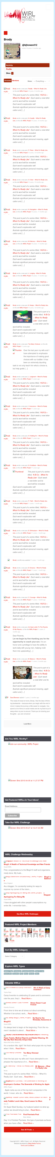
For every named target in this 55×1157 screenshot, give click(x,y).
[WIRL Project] (19, 24)
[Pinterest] (49, 1151)
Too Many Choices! (34, 344)
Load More (27, 724)
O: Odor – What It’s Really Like (37, 180)
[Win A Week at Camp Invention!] (18, 987)
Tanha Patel (7, 992)
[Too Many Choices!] (12, 1052)
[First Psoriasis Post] (12, 1114)
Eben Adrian (27, 1117)
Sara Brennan (14, 697)
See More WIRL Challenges (27, 914)
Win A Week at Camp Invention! (42, 988)
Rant (21, 974)
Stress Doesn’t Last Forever (38, 1004)
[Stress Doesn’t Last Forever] (16, 1002)
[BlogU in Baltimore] (23, 876)
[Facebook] (41, 1151)
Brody (14, 89)
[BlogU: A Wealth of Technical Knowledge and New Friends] (26, 860)
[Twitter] (37, 1151)
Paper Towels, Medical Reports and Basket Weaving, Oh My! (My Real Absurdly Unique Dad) (26, 1039)
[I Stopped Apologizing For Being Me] (23, 892)
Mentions (15, 80)
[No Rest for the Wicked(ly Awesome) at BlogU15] (17, 1017)
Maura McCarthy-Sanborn (12, 1042)
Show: (30, 81)
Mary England (8, 883)
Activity (9, 65)
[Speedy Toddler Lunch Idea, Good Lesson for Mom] (25, 1097)
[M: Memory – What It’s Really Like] (19, 1065)
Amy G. (6, 1104)
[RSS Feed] (33, 1151)
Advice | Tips (8, 971)
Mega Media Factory (34, 1143)
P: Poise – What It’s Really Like (37, 150)
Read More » (26, 998)
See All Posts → (27, 1129)
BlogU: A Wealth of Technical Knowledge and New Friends (27, 864)
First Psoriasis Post (31, 1114)
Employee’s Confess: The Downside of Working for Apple (26, 1084)
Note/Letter (7, 974)
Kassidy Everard (9, 1007)
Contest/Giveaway (28, 971)
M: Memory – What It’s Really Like (42, 1067)
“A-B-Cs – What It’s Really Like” (41, 673)
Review (31, 974)
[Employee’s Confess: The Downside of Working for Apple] (26, 1080)
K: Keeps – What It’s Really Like (38, 305)
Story (37, 974)
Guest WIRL (8, 867)
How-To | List (40, 971)
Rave (26, 974)
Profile (9, 69)
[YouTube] (45, 1151)
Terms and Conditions (27, 1145)
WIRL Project (24, 91)
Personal (7, 80)
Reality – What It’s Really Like (37, 89)
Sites (9, 73)
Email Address (11, 806)
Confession (17, 971)
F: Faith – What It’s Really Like (37, 501)
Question (15, 974)
